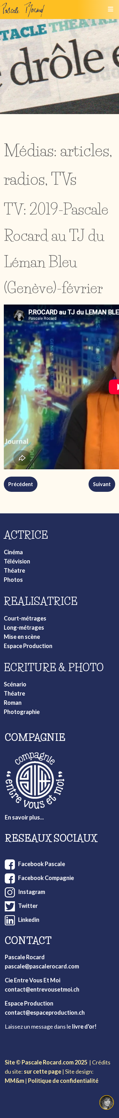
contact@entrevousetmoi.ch (42, 989)
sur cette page (42, 1071)
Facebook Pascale (41, 863)
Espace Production (28, 645)
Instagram (31, 891)
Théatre (14, 570)
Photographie (22, 711)
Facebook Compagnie (46, 877)
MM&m (14, 1080)
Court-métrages (25, 618)
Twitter (28, 905)
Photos (13, 579)
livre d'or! (84, 1026)
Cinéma (13, 552)
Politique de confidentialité (63, 1080)
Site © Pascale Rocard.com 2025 (46, 1062)
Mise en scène (22, 636)
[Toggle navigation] (110, 9)
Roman (13, 702)
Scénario (15, 684)
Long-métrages (24, 627)
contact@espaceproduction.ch (45, 1012)
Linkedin (28, 919)
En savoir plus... (24, 817)
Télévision (17, 561)
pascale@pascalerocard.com (42, 966)
